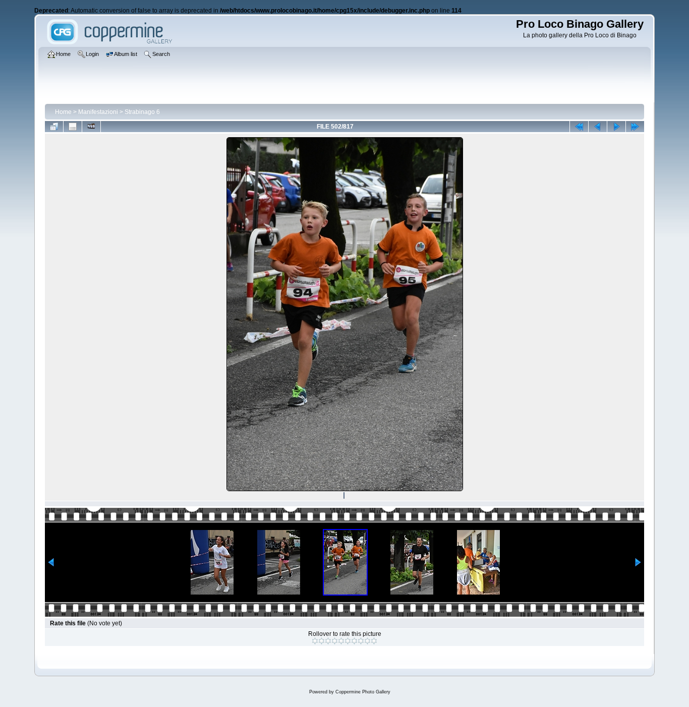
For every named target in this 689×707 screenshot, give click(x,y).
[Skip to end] (635, 126)
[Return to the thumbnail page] (54, 126)
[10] (374, 640)
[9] (367, 640)
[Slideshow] (91, 126)
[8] (361, 640)
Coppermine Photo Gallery (362, 691)
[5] (341, 640)
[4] (334, 640)
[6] (347, 640)
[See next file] (616, 126)
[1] (315, 640)
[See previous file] (598, 126)
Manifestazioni (98, 111)
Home (63, 111)
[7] (354, 640)
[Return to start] (579, 126)
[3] (328, 640)
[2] (321, 640)
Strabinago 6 (142, 111)
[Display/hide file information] (73, 126)
